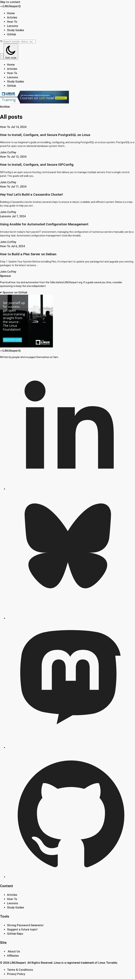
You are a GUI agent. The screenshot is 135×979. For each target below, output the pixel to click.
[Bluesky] (71, 618)
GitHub (11, 34)
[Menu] (2, 56)
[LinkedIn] (71, 489)
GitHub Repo (15, 933)
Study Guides (15, 30)
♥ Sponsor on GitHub (13, 292)
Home (11, 13)
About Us (14, 951)
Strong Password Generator (25, 925)
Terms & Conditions (20, 969)
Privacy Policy (16, 974)
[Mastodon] (71, 747)
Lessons (12, 26)
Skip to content (10, 2)
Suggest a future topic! (22, 929)
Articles (12, 17)
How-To (12, 21)
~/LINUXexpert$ (10, 6)
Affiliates (13, 955)
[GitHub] (71, 877)
